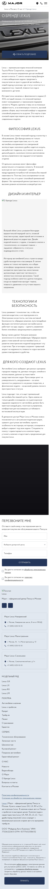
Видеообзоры (7, 770)
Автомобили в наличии (11, 703)
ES (30, 815)
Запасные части (9, 741)
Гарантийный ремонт (10, 757)
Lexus (4, 803)
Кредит (5, 711)
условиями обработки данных (27, 869)
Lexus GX (6, 681)
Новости (5, 766)
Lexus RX (6, 689)
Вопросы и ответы (9, 782)
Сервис (6, 732)
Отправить (24, 562)
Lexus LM (6, 693)
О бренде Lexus (8, 778)
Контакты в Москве (10, 786)
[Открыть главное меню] (45, 3)
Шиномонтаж (7, 745)
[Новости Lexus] (24, 500)
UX (23, 815)
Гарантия (5, 727)
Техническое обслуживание (14, 737)
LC (36, 815)
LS (33, 815)
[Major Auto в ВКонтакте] (4, 605)
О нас (5, 761)
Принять (24, 881)
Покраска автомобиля (11, 753)
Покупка (6, 698)
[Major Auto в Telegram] (10, 605)
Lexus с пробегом (9, 707)
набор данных (22, 864)
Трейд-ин (6, 715)
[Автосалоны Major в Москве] (37, 3)
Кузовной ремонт (9, 749)
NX (26, 815)
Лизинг (5, 719)
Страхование (7, 723)
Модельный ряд (10, 676)
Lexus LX (6, 685)
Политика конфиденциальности (15, 795)
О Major (5, 774)
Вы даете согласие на (25, 571)
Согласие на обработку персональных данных (21, 798)
